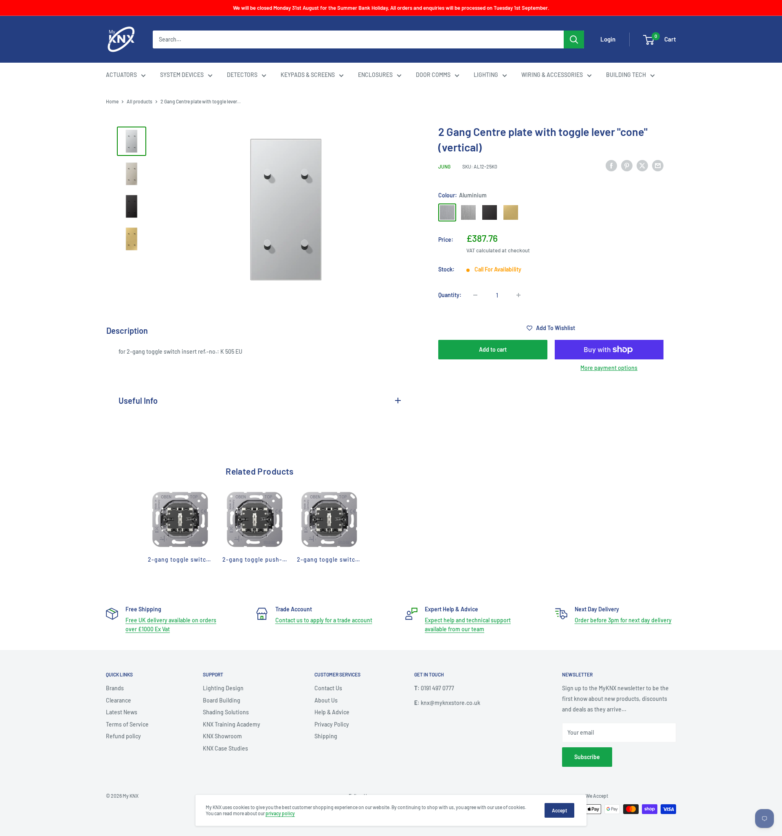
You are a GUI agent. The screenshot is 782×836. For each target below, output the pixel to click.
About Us (326, 700)
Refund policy (123, 736)
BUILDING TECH (626, 74)
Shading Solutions (226, 712)
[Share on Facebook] (611, 165)
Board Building (221, 700)
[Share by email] (657, 165)
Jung (444, 166)
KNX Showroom (222, 736)
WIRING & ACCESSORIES (552, 74)
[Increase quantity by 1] (518, 295)
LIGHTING (486, 74)
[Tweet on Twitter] (642, 165)
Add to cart (493, 349)
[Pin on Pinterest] (627, 165)
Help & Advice (331, 712)
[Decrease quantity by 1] (475, 295)
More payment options (608, 367)
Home (112, 101)
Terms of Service (127, 724)
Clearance (118, 700)
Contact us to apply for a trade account (323, 620)
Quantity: (449, 294)
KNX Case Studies (225, 748)
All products (139, 101)
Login (607, 39)
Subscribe (587, 756)
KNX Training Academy (231, 724)
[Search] (574, 39)
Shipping (325, 736)
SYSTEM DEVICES (182, 74)
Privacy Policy (331, 724)
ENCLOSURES (375, 74)
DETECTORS (242, 74)
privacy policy (280, 813)
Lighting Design (223, 688)
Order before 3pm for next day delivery (623, 620)
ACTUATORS (121, 74)
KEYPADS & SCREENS (308, 74)
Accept (559, 810)
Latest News (121, 712)
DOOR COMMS (433, 74)
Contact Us (328, 688)
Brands (115, 688)
